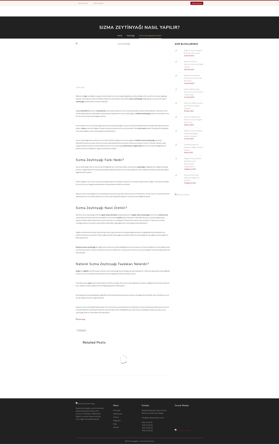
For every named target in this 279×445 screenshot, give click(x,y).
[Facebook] (112, 3)
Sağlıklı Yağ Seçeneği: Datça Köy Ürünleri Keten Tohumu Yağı (193, 92)
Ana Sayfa (116, 410)
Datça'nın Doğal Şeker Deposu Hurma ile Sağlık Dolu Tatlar (193, 119)
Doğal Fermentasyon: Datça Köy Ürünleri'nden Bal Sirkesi (193, 78)
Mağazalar (105, 11)
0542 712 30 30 (147, 425)
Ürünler (92, 11)
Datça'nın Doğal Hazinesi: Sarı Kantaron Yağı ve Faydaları (193, 106)
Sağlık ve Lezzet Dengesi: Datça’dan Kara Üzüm (193, 51)
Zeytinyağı (82, 330)
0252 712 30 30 (83, 3)
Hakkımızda (144, 11)
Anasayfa (80, 11)
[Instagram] (118, 3)
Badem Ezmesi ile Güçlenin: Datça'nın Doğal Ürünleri (193, 64)
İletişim (165, 11)
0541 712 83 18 (147, 430)
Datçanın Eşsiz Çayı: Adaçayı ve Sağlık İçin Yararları (191, 177)
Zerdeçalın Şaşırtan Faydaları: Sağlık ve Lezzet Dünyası (193, 147)
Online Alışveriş (197, 3)
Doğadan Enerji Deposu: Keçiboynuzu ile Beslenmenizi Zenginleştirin (192, 162)
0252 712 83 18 (147, 428)
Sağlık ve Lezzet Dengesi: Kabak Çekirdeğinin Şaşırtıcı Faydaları (193, 133)
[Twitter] (115, 3)
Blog (155, 11)
